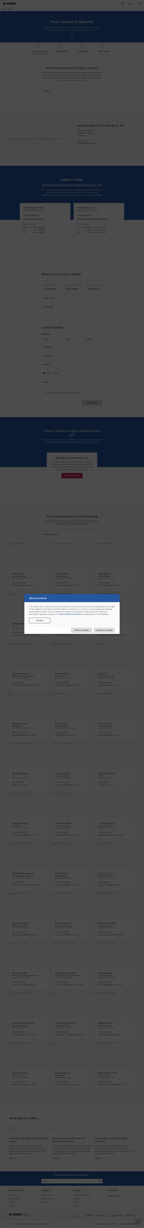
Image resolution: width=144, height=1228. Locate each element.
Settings (39, 621)
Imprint (105, 614)
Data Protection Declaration (70, 614)
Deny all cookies (82, 630)
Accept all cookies (104, 630)
